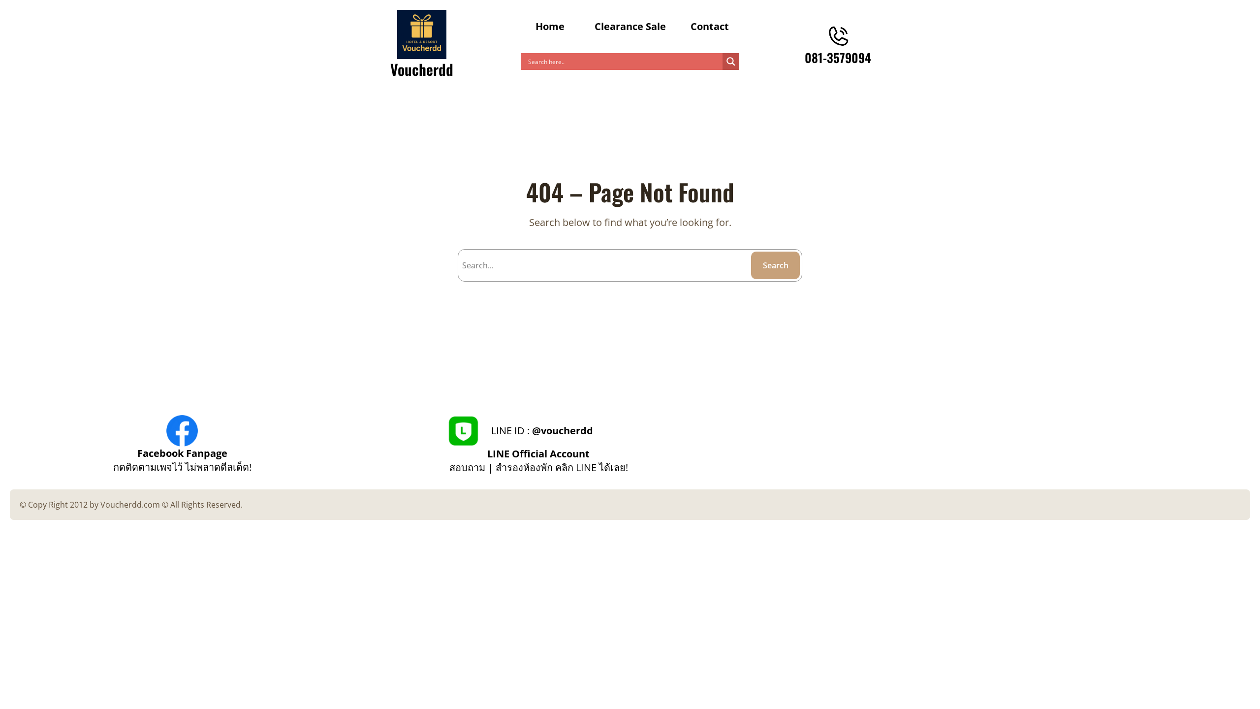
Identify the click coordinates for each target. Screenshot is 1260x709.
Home (550, 26)
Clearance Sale (630, 26)
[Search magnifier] (731, 61)
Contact (710, 26)
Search (775, 265)
